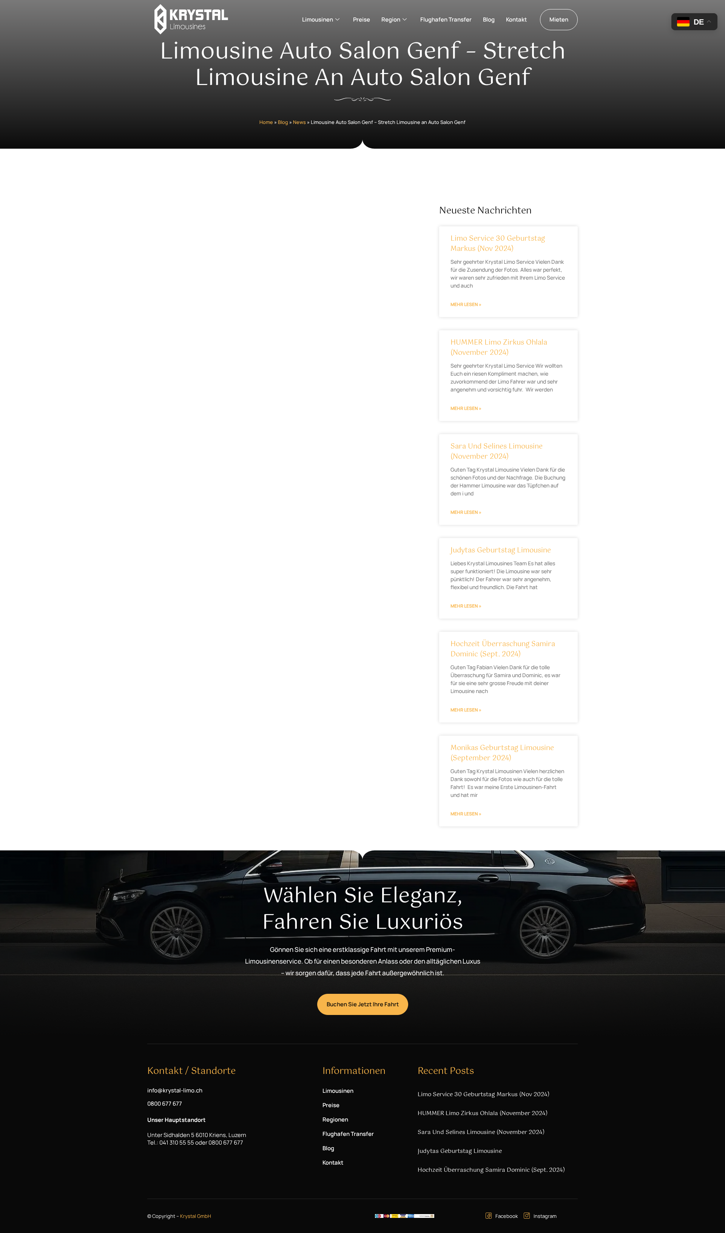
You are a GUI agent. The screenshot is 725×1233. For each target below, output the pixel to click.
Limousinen (317, 19)
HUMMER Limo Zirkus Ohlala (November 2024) (498, 348)
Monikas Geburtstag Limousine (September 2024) (502, 753)
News (299, 122)
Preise (361, 19)
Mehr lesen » (465, 304)
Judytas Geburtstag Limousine (500, 550)
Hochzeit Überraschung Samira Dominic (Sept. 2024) (502, 649)
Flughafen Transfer (446, 19)
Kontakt (516, 19)
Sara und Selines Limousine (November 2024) (496, 452)
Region (390, 19)
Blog (489, 19)
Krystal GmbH (195, 1216)
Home (266, 122)
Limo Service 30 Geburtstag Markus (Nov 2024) (497, 244)
